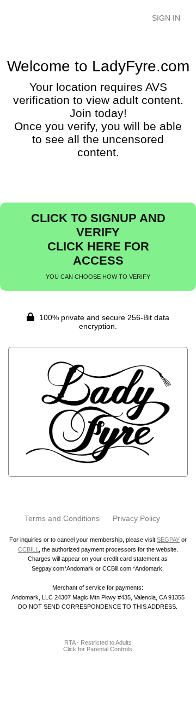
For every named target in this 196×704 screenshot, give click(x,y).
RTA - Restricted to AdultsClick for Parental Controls (97, 645)
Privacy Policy (136, 518)
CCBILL (28, 549)
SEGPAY (168, 539)
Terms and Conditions (62, 518)
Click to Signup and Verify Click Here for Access (98, 245)
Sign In (166, 18)
